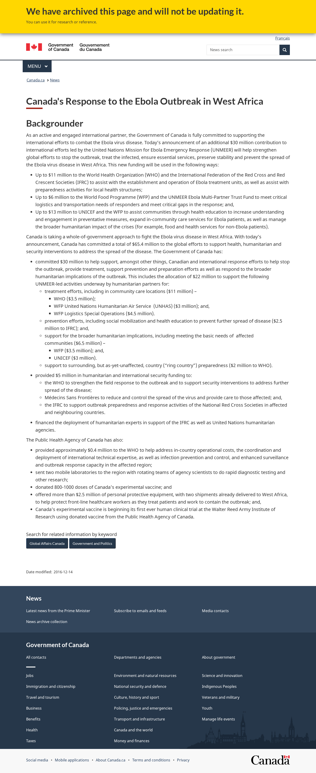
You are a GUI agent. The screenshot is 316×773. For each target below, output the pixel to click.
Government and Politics (92, 543)
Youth (207, 708)
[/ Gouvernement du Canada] (67, 47)
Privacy (183, 760)
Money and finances (131, 740)
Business (34, 708)
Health (32, 729)
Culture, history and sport (136, 697)
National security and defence (140, 686)
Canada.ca (36, 80)
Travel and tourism (42, 697)
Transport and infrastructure (139, 719)
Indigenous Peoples (219, 686)
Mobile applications (72, 760)
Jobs (30, 675)
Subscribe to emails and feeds (140, 610)
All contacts (36, 657)
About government (218, 657)
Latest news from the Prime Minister (58, 610)
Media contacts (215, 610)
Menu (35, 66)
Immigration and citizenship (50, 686)
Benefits (33, 719)
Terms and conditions (151, 760)
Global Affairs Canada (47, 543)
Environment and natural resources (145, 675)
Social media (37, 760)
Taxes (31, 740)
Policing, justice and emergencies (143, 708)
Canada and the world (133, 729)
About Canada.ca (110, 760)
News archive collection (46, 621)
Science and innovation (222, 675)
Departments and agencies (137, 657)
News (55, 80)
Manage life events (218, 719)
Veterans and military (220, 697)
